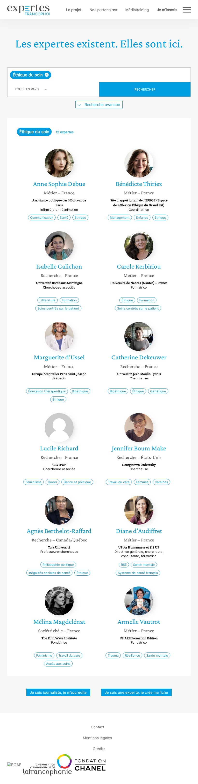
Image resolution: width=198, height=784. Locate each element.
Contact (97, 727)
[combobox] (99, 75)
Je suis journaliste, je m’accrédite (58, 692)
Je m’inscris (167, 9)
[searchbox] (90, 75)
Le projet (73, 9)
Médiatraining (137, 9)
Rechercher (144, 89)
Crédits (99, 748)
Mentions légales (97, 737)
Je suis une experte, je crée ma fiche (136, 692)
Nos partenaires (103, 9)
